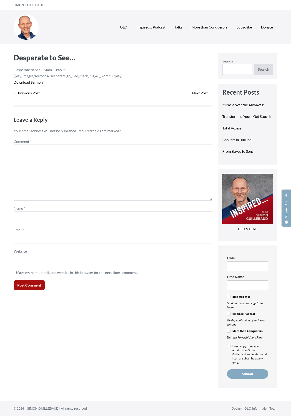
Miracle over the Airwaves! (243, 105)
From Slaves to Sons (237, 151)
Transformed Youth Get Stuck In (247, 116)
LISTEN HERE (247, 229)
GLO (123, 27)
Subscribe (244, 27)
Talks (178, 27)
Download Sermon (28, 82)
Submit (247, 374)
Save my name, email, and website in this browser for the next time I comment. (77, 272)
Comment (22, 141)
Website (20, 251)
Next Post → (202, 93)
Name (19, 208)
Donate (267, 27)
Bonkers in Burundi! (237, 139)
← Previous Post (27, 93)
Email (19, 229)
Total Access (231, 128)
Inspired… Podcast (151, 27)
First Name (235, 277)
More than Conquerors (209, 27)
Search (227, 61)
